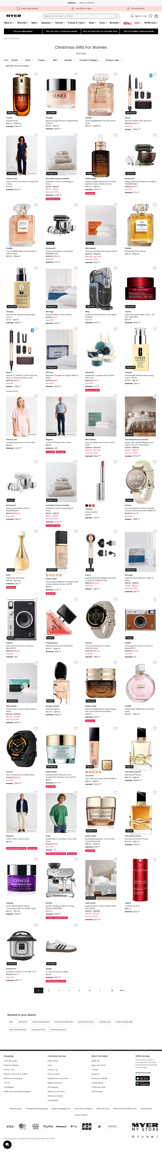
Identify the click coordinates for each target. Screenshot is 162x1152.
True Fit (7, 1083)
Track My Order (10, 1061)
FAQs (50, 1065)
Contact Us (53, 1069)
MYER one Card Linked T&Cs (125, 1108)
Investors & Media (99, 1078)
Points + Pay (9, 1069)
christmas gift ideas (58, 1030)
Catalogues (9, 1087)
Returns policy (16, 1108)
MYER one (96, 1061)
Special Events (14, 38)
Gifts (5, 38)
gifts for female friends (18, 1030)
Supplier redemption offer (57, 918)
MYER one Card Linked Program (17, 1091)
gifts (11, 1022)
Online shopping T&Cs (61, 1108)
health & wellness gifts (124, 1022)
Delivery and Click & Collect (16, 1074)
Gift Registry (53, 1087)
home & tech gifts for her (64, 1022)
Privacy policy (146, 1108)
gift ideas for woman (86, 1022)
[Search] (117, 16)
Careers (95, 1069)
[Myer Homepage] (14, 17)
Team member (81, 1115)
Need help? (7, 1145)
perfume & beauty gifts (41, 1022)
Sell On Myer (97, 1091)
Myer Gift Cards (98, 1065)
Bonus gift (90, 193)
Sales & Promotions (56, 1091)
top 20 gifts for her (38, 1030)
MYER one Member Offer (16, 848)
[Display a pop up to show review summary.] (21, 126)
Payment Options (11, 1065)
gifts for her (23, 1022)
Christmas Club (98, 1087)
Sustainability (97, 1083)
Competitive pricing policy (37, 1108)
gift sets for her (105, 1022)
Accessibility (53, 1100)
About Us (95, 1074)
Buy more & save (53, 199)
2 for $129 (50, 452)
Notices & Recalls (55, 1096)
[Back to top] (155, 1146)
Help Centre (53, 1061)
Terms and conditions (83, 1108)
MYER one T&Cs (103, 1108)
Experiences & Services (58, 1078)
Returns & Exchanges (13, 1078)
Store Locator (53, 1074)
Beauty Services (55, 1083)
